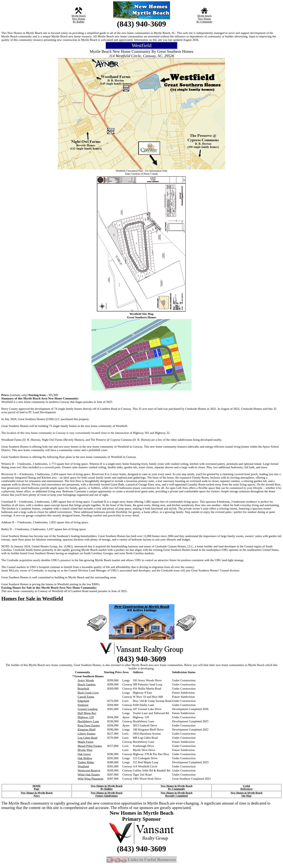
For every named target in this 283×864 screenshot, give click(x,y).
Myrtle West (85, 750)
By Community (204, 21)
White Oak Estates (89, 774)
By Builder (78, 21)
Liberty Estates (86, 733)
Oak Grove (84, 754)
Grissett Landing (87, 709)
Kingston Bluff (86, 729)
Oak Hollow (85, 758)
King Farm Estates (89, 725)
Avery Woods (86, 680)
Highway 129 (86, 717)
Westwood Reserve (89, 770)
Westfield (83, 766)
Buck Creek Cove (88, 692)
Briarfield (83, 688)
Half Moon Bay (87, 713)
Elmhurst (83, 705)
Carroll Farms (86, 696)
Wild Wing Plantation (90, 778)
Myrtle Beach (79, 15)
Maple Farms (85, 741)
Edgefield (83, 700)
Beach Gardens (87, 684)
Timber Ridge (86, 762)
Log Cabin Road (87, 737)
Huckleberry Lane (88, 721)
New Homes (78, 18)
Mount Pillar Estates (90, 746)
